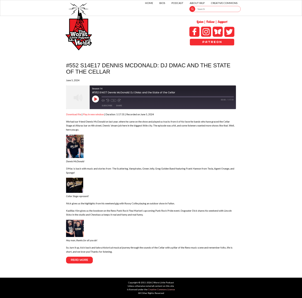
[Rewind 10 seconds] (107, 100)
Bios (162, 2)
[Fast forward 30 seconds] (119, 100)
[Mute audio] (103, 100)
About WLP (197, 2)
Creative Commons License (161, 289)
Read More (79, 260)
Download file (73, 114)
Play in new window (93, 114)
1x (113, 100)
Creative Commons (224, 2)
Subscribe (107, 105)
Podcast (177, 2)
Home (149, 2)
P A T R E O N (211, 42)
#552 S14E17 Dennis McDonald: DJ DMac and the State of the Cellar (148, 68)
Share (119, 105)
